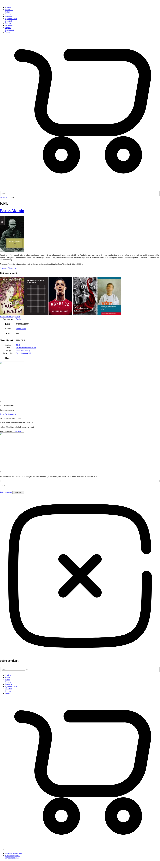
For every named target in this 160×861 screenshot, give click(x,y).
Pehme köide (21, 329)
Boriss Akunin (12, 210)
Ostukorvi (17, 431)
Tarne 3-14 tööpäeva (8, 414)
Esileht (2, 197)
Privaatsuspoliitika (12, 858)
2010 (18, 345)
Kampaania (9, 30)
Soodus (8, 32)
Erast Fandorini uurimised (26, 348)
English (8, 28)
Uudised (8, 21)
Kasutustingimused (12, 855)
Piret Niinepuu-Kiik (23, 353)
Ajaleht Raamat (11, 19)
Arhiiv (7, 12)
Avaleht (8, 7)
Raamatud (9, 10)
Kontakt (8, 23)
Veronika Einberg (23, 350)
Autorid (8, 14)
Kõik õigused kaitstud (13, 853)
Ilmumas (8, 16)
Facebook (9, 25)
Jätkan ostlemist (6, 492)
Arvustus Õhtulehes (8, 268)
